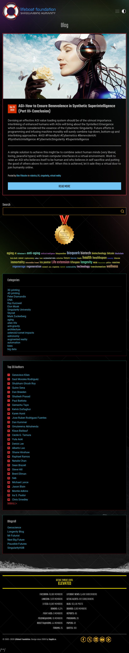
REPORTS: (70, 614)
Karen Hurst (18, 413)
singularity (45, 176)
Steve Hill (17, 469)
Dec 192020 (12, 109)
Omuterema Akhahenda (25, 426)
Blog (64, 25)
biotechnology (99, 253)
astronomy (13, 336)
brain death (13, 258)
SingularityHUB (15, 547)
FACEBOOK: (44, 594)
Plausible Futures (17, 543)
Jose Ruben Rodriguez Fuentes (29, 417)
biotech (86, 253)
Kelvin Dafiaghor (21, 409)
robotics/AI (35, 176)
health (87, 258)
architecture (13, 329)
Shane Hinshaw (21, 452)
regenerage (19, 266)
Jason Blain (18, 486)
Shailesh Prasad (21, 396)
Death (41, 258)
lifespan (75, 262)
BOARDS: (70, 609)
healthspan (100, 258)
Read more (64, 186)
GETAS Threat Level (64, 582)
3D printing (13, 290)
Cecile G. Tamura (21, 435)
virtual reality (55, 176)
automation (13, 342)
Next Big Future (15, 539)
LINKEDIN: (46, 599)
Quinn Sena (18, 387)
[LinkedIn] (95, 639)
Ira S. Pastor (19, 495)
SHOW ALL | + (12, 504)
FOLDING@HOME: (45, 618)
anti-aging (33, 253)
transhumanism (98, 266)
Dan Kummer (19, 422)
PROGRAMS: (71, 618)
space (62, 266)
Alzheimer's (21, 254)
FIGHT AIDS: (48, 614)
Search (122, 211)
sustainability (71, 267)
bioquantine (61, 253)
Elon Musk (13, 306)
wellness (112, 267)
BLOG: (69, 604)
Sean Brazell (19, 465)
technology (83, 267)
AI (16, 253)
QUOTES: (70, 628)
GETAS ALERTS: (73, 599)
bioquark (73, 253)
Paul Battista (19, 400)
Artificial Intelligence (48, 254)
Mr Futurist (13, 535)
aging (10, 253)
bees (10, 345)
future (67, 258)
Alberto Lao (18, 448)
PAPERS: (70, 623)
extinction (59, 258)
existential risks (49, 258)
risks (50, 267)
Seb (14, 478)
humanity (110, 258)
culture (37, 258)
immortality (18, 262)
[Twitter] (89, 639)
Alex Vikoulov (22, 176)
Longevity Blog (15, 531)
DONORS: (54, 609)
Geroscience (14, 527)
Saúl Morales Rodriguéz (25, 379)
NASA (95, 263)
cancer (21, 258)
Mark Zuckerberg (16, 316)
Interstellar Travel (32, 263)
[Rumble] (108, 639)
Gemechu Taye (20, 405)
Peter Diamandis (16, 296)
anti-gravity (13, 326)
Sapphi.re (52, 639)
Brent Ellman (19, 473)
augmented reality (17, 339)
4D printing (13, 293)
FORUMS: (56, 628)
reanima (116, 262)
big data (12, 349)
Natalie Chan (19, 460)
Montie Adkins (20, 491)
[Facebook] (83, 639)
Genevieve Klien (21, 374)
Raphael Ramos (21, 456)
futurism (73, 258)
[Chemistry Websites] (64, 230)
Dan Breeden (19, 392)
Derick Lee (18, 443)
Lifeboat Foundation (22, 639)
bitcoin (110, 253)
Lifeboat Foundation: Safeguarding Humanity (57, 11)
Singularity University (19, 309)
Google (79, 258)
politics (108, 263)
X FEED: (46, 604)
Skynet (11, 312)
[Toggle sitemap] (117, 11)
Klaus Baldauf (20, 430)
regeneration (33, 266)
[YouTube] (102, 639)
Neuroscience (101, 263)
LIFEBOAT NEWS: (73, 594)
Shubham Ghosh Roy (24, 383)
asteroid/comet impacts (20, 332)
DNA (9, 299)
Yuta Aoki (17, 439)
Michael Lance (20, 482)
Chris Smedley (20, 499)
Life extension (61, 262)
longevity (86, 262)
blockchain (119, 254)
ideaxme (117, 258)
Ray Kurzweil (14, 303)
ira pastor (45, 262)
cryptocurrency (29, 258)
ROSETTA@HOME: (44, 623)
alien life (12, 322)
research (45, 267)
